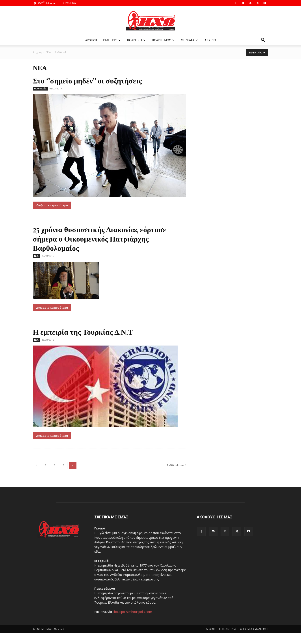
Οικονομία (40, 88)
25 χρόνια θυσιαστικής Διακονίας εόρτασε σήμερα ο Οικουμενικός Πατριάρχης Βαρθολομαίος (99, 238)
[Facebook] (235, 3)
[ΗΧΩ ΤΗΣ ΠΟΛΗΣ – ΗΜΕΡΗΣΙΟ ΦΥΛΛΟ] (150, 21)
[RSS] (250, 3)
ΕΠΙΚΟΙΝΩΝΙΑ (227, 629)
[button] (263, 40)
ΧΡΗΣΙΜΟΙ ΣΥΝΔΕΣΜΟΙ (254, 629)
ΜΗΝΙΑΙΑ (187, 40)
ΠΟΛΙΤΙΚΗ (134, 40)
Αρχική (91, 40)
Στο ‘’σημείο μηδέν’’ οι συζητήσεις (87, 80)
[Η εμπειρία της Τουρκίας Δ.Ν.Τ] (109, 386)
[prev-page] (36, 465)
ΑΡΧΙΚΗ (210, 629)
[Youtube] (265, 3)
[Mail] (243, 3)
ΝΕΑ (48, 52)
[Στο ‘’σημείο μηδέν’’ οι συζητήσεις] (109, 145)
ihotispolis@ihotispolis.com (132, 612)
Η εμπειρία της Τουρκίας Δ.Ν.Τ (83, 332)
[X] (257, 3)
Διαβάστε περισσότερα (52, 205)
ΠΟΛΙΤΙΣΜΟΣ (161, 40)
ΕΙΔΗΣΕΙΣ (110, 40)
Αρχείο (210, 40)
